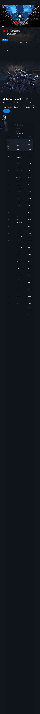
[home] (4, 2)
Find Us (34, 2)
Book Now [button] (5, 39)
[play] (20, 16)
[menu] (38, 2)
